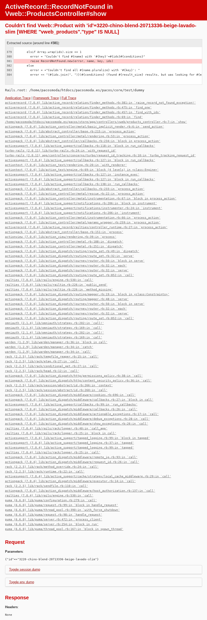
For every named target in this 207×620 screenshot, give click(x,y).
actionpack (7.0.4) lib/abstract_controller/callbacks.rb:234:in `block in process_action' (83, 141)
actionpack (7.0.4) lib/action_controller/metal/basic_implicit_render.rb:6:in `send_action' (84, 126)
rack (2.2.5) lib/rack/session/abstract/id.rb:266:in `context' (59, 385)
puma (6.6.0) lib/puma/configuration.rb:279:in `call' (51, 500)
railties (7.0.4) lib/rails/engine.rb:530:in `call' (49, 280)
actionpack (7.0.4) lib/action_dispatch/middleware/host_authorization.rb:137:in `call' (80, 490)
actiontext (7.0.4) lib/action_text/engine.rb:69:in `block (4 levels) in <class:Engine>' (82, 169)
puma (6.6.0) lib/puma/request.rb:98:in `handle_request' (53, 514)
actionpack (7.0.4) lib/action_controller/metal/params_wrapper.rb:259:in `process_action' (83, 222)
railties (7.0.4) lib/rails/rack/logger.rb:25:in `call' (52, 452)
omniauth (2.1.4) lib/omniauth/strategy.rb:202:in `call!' (54, 323)
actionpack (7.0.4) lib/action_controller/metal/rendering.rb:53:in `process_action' (77, 136)
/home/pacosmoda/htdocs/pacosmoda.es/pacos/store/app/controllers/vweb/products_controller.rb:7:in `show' (96, 122)
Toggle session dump (24, 569)
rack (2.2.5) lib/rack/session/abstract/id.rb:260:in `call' (56, 390)
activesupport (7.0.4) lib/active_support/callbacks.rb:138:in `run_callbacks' (72, 184)
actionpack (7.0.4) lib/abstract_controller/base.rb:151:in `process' (64, 232)
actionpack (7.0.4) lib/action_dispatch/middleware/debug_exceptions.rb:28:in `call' (77, 419)
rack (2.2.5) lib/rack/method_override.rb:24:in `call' (52, 466)
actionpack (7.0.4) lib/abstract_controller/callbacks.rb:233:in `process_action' (75, 189)
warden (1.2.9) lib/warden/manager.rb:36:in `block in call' (56, 342)
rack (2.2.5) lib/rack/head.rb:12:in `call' (42, 371)
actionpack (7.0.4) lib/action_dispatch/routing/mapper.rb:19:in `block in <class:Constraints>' (87, 294)
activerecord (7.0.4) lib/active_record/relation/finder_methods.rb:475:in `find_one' (78, 107)
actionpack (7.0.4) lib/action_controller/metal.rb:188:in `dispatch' (64, 241)
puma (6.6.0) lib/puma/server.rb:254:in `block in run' (52, 524)
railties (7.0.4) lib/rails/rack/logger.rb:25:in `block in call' (60, 433)
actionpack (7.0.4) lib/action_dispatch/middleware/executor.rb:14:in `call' (70, 481)
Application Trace (18, 98)
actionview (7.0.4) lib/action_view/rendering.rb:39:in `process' (60, 237)
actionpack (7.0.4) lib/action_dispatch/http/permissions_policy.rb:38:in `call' (74, 375)
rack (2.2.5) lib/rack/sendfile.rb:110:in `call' (46, 486)
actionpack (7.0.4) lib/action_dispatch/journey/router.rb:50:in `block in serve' (75, 260)
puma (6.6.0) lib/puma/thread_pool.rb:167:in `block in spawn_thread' (64, 529)
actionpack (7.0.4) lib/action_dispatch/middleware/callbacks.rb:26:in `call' (71, 409)
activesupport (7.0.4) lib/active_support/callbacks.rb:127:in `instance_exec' (72, 174)
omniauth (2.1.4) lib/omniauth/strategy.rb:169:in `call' (53, 328)
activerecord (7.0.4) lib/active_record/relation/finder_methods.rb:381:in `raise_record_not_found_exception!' (100, 102)
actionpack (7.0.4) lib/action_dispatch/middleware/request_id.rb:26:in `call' (72, 462)
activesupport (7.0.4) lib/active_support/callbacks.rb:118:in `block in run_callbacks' (80, 145)
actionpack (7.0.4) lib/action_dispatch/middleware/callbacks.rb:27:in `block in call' (79, 399)
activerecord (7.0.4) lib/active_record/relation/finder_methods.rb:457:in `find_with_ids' (83, 112)
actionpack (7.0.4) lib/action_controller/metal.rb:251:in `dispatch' (64, 246)
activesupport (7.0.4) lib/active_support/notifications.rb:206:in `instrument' (73, 213)
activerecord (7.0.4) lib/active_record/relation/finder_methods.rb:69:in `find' (74, 117)
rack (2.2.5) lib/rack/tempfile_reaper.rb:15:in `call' (52, 356)
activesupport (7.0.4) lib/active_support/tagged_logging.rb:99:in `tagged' (69, 447)
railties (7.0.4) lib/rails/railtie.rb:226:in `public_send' (56, 284)
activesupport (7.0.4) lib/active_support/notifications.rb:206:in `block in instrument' (81, 203)
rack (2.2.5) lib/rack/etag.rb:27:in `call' (42, 361)
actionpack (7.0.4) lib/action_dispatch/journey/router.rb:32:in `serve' (67, 270)
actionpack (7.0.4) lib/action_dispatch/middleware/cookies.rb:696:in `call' (70, 395)
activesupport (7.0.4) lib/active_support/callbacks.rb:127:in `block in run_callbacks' (80, 160)
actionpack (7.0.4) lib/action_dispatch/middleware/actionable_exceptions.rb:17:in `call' (82, 414)
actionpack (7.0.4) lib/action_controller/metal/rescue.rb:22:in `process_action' (75, 193)
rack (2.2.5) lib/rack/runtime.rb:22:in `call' (45, 471)
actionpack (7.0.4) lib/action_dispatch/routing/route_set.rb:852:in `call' (69, 275)
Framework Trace (46, 98)
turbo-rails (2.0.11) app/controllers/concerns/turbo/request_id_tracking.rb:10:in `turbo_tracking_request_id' (100, 155)
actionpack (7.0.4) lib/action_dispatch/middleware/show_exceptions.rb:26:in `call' (76, 423)
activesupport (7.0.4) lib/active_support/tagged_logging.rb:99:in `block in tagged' (77, 438)
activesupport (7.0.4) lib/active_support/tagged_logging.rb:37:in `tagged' (69, 443)
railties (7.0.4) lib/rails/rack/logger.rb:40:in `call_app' (56, 428)
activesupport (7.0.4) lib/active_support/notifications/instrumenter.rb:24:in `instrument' (83, 208)
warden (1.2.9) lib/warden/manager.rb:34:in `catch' (49, 347)
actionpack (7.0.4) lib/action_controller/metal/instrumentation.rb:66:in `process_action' (83, 217)
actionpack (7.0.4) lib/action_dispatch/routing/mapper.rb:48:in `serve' (67, 299)
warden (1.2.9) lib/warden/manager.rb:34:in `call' (48, 351)
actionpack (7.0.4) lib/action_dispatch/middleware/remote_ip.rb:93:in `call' (71, 457)
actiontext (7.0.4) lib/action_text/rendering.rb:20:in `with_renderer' (66, 165)
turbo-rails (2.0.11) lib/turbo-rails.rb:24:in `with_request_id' (60, 150)
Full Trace (69, 98)
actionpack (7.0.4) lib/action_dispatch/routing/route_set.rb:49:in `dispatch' (72, 251)
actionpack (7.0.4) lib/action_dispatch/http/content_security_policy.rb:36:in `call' (78, 380)
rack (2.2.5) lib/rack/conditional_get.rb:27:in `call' (52, 366)
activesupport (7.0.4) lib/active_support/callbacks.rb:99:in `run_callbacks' (71, 404)
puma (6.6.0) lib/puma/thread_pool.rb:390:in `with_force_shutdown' (62, 510)
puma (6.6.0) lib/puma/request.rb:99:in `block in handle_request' (61, 505)
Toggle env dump (21, 582)
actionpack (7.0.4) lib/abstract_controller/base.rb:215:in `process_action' (70, 131)
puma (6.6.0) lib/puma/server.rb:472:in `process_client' (53, 519)
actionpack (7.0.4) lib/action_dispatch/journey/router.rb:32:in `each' (66, 265)
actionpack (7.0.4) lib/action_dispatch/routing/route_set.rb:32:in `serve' (69, 256)
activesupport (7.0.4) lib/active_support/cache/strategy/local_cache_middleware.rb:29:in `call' (88, 476)
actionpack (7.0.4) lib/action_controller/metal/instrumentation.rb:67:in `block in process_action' (90, 198)
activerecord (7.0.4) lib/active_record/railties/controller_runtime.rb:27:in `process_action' (86, 227)
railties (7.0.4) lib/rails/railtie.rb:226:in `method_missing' (59, 289)
